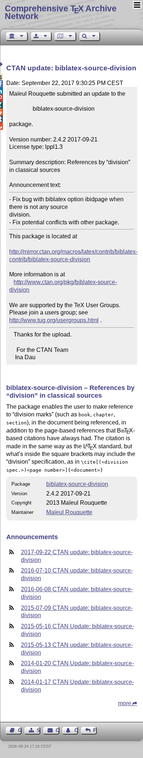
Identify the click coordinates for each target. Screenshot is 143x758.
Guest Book (20, 730)
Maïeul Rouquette (69, 512)
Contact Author (76, 730)
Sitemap (38, 730)
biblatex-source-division (77, 484)
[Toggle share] (2, 64)
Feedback (95, 730)
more (124, 703)
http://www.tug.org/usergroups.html (54, 320)
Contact (57, 730)
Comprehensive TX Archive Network (61, 12)
